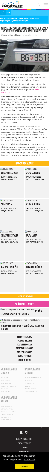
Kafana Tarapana (7, 409)
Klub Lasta (28, 381)
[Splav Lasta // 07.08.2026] (31, 231)
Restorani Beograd (24, 348)
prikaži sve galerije (25, 296)
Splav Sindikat (6, 391)
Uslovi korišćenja (24, 439)
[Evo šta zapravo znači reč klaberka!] (17, 309)
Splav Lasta (7, 204)
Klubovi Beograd (24, 336)
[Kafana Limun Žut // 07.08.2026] (6, 263)
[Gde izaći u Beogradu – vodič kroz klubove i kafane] (24, 321)
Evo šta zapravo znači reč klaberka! (21, 312)
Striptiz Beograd (24, 352)
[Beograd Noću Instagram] (26, 432)
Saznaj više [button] (29, 459)
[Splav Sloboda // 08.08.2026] (31, 168)
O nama (24, 447)
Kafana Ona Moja (7, 414)
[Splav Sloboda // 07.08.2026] (31, 200)
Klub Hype (27, 386)
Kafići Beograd (24, 360)
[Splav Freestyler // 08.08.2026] (6, 168)
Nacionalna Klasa (30, 391)
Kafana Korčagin (34, 266)
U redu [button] (25, 467)
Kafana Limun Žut (9, 266)
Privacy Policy (24, 443)
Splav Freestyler (9, 172)
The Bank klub (29, 383)
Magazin (5, 35)
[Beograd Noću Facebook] (21, 432)
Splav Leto (4, 389)
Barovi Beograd (24, 356)
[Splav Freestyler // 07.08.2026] (6, 231)
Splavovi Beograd (24, 340)
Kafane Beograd (24, 344)
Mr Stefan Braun (30, 389)
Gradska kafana (6, 406)
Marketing (24, 451)
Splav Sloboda (33, 172)
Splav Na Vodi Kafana (8, 412)
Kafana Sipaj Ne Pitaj (8, 417)
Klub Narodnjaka (7, 420)
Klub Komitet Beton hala (33, 378)
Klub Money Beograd (8, 386)
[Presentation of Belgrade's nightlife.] (13, 4)
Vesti (8, 13)
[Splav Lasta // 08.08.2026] (6, 200)
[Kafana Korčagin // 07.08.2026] (31, 263)
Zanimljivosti (15, 35)
